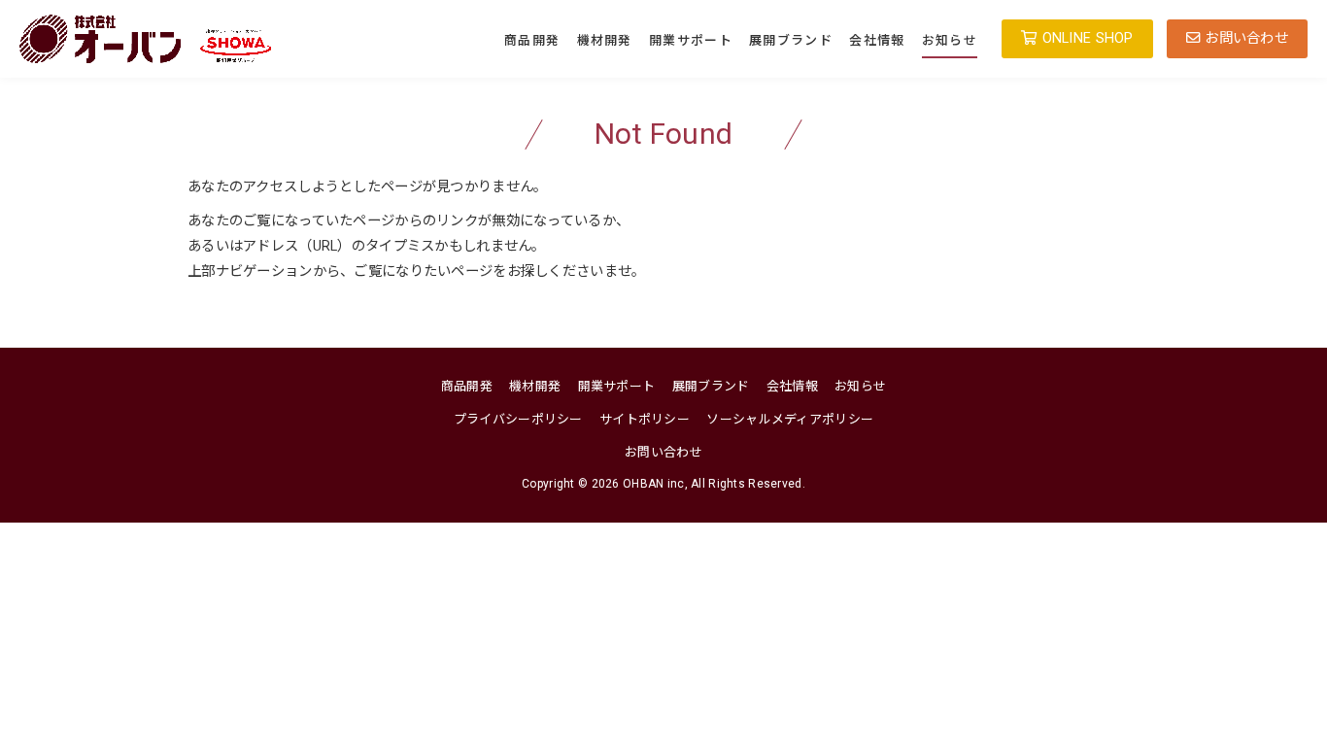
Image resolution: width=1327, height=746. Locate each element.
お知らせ (949, 41)
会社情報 (876, 41)
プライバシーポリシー (518, 419)
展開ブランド (791, 41)
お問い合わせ (663, 452)
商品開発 (532, 41)
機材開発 (604, 41)
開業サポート (690, 41)
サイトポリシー (644, 419)
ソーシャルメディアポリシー (789, 419)
